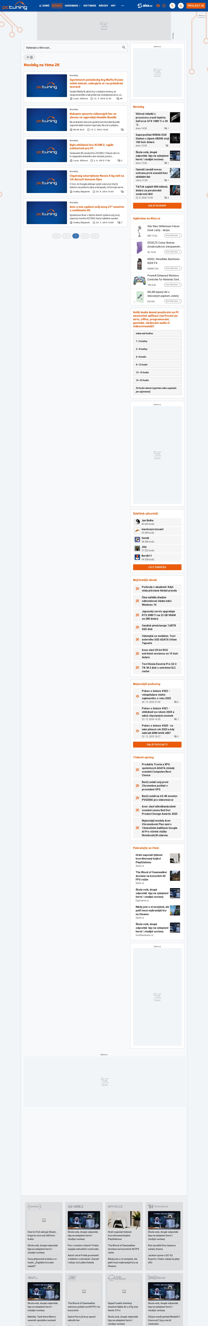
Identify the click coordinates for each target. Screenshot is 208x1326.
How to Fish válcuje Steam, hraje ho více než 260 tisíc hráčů (42, 1235)
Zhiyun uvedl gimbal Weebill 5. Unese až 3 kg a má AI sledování (164, 1320)
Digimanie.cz (142, 900)
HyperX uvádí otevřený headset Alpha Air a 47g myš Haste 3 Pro (123, 1307)
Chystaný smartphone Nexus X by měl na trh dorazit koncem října (97, 177)
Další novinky (157, 205)
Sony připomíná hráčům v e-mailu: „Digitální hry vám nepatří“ (42, 1262)
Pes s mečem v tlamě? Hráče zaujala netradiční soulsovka (83, 1247)
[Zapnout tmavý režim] (181, 6)
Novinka (74, 75)
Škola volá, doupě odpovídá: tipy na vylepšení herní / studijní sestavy (152, 893)
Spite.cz (140, 866)
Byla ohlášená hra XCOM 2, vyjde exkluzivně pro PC (91, 146)
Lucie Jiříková (80, 98)
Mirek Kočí (78, 130)
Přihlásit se (196, 5)
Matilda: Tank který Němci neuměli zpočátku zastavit (42, 1318)
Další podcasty (157, 744)
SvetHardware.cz (144, 935)
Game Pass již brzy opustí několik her (82, 1318)
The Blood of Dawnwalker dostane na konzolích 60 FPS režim (151, 876)
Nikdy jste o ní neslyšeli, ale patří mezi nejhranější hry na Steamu (152, 910)
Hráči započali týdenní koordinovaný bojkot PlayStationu (149, 858)
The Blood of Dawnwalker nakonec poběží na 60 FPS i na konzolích (84, 1307)
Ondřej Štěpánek (81, 192)
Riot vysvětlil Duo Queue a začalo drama (162, 1247)
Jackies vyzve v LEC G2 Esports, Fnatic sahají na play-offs (164, 1259)
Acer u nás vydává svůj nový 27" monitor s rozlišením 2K (97, 208)
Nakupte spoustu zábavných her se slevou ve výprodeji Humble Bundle (93, 115)
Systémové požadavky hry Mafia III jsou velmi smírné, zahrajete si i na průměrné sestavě (96, 83)
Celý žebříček (157, 567)
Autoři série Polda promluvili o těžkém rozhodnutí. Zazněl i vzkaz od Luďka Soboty (83, 1259)
